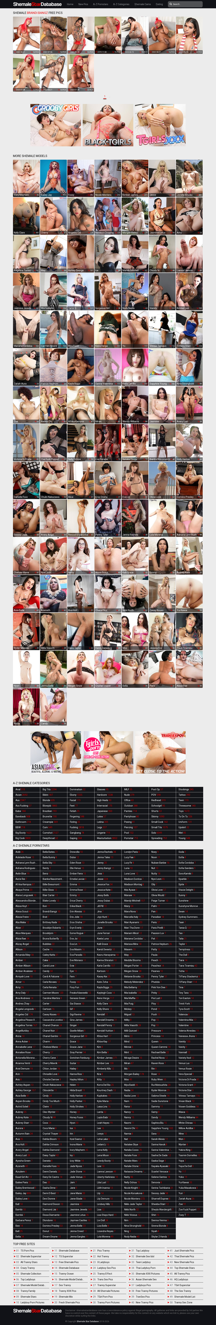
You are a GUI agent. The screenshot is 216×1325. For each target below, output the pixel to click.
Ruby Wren (158, 1079)
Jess (100, 873)
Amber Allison (24, 965)
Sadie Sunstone (160, 1101)
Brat (46, 917)
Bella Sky (49, 862)
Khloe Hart (104, 1036)
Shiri (155, 1215)
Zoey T (184, 1215)
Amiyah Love (24, 976)
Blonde (49, 800)
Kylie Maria (104, 1101)
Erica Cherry (78, 900)
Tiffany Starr (188, 982)
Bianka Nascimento (54, 879)
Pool (128, 832)
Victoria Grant (187, 1085)
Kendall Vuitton (106, 1030)
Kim (100, 1047)
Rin (154, 1068)
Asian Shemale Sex (146, 1279)
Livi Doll (102, 1220)
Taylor (183, 944)
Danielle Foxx (51, 1166)
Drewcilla (76, 852)
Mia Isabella (132, 992)
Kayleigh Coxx (106, 992)
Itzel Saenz (77, 1139)
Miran (128, 1063)
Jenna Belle (78, 1225)
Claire (47, 1106)
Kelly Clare (105, 1003)
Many (128, 906)
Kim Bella (103, 1052)
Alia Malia (22, 922)
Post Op (157, 789)
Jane (73, 1187)
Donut (47, 1231)
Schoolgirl (158, 805)
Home (70, 4)
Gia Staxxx (77, 1003)
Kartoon (103, 971)
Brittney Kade (51, 922)
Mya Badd (131, 1085)
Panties (130, 811)
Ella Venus (77, 868)
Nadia (128, 1090)
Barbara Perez (24, 1220)
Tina (182, 987)
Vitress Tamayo (189, 1095)
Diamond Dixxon (53, 1204)
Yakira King (185, 1150)
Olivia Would (158, 895)
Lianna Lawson (106, 1171)
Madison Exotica (133, 879)
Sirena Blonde (159, 1225)
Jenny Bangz (105, 868)
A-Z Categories (121, 4)
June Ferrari (104, 933)
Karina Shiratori (107, 960)
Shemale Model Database (34, 1285)
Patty (155, 949)
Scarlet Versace (160, 1171)
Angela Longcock (26, 1009)
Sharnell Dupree (160, 1198)
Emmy (75, 895)
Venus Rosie (186, 1068)
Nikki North (131, 1209)
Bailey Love (22, 1198)
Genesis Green (78, 998)
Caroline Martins (52, 998)
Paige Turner (159, 900)
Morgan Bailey (134, 1074)
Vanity (183, 1047)
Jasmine (76, 1204)
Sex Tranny (65, 1285)
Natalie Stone (132, 1166)
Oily (154, 884)
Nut (154, 868)
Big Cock (23, 838)
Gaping (76, 838)
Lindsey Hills (105, 1204)
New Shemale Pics (184, 1262)
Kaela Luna (104, 938)
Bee (19, 1225)
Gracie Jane (78, 1047)
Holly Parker (78, 1101)
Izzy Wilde (77, 1160)
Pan (154, 911)
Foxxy (75, 982)
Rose (155, 1074)
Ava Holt (22, 1144)
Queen (156, 1041)
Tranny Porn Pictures (108, 1302)
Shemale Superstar (31, 1256)
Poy (155, 1025)
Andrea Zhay (23, 1003)
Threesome (187, 805)
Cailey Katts (50, 954)
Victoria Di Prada (189, 1079)
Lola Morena (105, 1236)
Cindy (47, 1095)
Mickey (129, 1009)
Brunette (50, 816)
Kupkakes (104, 1095)
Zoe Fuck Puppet (189, 1209)
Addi (20, 852)
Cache (48, 949)
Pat (154, 938)
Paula (155, 954)
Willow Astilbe (187, 1128)
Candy (48, 971)
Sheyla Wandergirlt (162, 1209)
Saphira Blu (159, 1122)
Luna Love (131, 873)
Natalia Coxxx (133, 1150)
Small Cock (159, 822)
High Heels (104, 800)
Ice (73, 1128)
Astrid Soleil (23, 1106)
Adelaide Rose (25, 857)
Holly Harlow (78, 1095)
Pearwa (157, 971)
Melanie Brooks (134, 976)
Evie (73, 965)
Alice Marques (24, 933)
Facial (75, 800)
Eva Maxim (77, 949)
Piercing (130, 827)
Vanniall (184, 1052)
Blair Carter (50, 895)
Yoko (183, 1177)
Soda (182, 852)
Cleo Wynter (51, 1112)
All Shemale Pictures (108, 1291)
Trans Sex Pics (105, 1279)
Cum (47, 827)
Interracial (104, 805)
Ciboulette (50, 1090)
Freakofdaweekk (80, 992)
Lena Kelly (104, 1150)
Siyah (155, 1231)
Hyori (74, 1122)
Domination (77, 789)
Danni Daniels (51, 1171)
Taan (182, 922)
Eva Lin (75, 944)
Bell (19, 1231)
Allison (21, 949)
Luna (128, 868)
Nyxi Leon (158, 879)
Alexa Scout (24, 911)
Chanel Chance (52, 1025)
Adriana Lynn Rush (27, 862)
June (100, 927)
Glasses (103, 789)
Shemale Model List (184, 1296)
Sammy (157, 1106)
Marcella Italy (132, 917)
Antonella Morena (27, 1057)
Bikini (48, 794)
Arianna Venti (24, 1063)
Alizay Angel (24, 944)
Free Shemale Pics (69, 1262)
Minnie (128, 1047)
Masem (130, 949)
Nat (127, 1139)
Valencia (184, 1014)
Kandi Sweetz (106, 949)
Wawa (183, 1112)
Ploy (155, 1003)
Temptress (186, 949)
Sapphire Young (162, 1128)
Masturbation (107, 838)
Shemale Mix (66, 1296)
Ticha (183, 971)
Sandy (156, 1117)
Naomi (129, 1122)
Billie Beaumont (52, 884)
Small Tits (159, 827)
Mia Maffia (131, 998)
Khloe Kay (104, 1041)
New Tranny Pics (144, 1302)
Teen (183, 800)
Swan (183, 911)
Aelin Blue (22, 873)
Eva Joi (75, 938)
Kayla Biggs (104, 987)
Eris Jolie (76, 917)
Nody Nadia (131, 1236)
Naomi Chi (131, 1128)
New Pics (83, 4)
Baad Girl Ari (24, 1177)
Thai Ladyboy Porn (146, 1268)
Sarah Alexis (159, 1139)
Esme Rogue (77, 933)
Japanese (104, 811)
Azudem (21, 1171)
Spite (183, 884)
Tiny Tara (185, 992)
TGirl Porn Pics (105, 1296)
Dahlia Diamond (52, 1150)
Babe (21, 811)
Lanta (101, 1112)
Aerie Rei (21, 879)
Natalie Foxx (132, 1155)
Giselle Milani (77, 1030)
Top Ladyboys (28, 1279)
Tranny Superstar (106, 1285)
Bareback (23, 816)
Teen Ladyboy (143, 1262)
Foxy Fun (76, 987)
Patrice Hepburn (161, 944)
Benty (47, 868)
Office (129, 800)
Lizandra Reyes (106, 1231)
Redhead (158, 800)
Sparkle (183, 879)
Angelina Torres (26, 1025)
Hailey (74, 1068)
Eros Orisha (77, 922)
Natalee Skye (132, 1144)
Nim (128, 1220)
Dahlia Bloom (51, 1139)
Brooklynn (50, 933)
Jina (100, 911)
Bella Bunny (50, 857)
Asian (22, 794)
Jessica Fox (105, 884)
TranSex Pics (143, 1296)
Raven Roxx (158, 1063)
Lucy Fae (129, 857)
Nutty (155, 873)
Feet (74, 805)
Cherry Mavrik (52, 1063)
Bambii (20, 1215)
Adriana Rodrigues (27, 868)
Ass (20, 800)
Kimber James (107, 1057)
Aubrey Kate (24, 1117)
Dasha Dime (50, 1187)
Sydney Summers (190, 917)
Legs (102, 827)
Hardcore (105, 794)
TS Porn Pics (27, 1250)
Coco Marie (50, 1128)
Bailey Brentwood (26, 1187)
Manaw (129, 895)
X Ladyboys (103, 1262)
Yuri (182, 1193)
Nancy (129, 1112)
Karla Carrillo (106, 965)
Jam (73, 1182)
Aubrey (21, 1112)
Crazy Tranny (28, 1268)
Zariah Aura (186, 1198)
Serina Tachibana (162, 1187)
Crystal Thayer (52, 1133)
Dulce (74, 857)
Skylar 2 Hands (160, 1236)
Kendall (102, 1014)
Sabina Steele (160, 1095)
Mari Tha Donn (133, 927)
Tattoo (184, 794)
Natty (128, 1177)
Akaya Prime (24, 889)
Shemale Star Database (88, 1321)
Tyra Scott (186, 1009)
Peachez (157, 965)
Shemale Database (69, 1250)
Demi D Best (51, 1193)
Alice (20, 927)
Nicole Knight (132, 1187)
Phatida (156, 982)
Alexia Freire (23, 917)
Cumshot (50, 832)
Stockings (186, 789)
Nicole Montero (134, 1198)
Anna (20, 1036)
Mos (128, 1079)
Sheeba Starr (160, 1204)
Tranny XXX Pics (67, 1291)
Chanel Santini (52, 1036)
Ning (127, 1231)
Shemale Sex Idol (145, 1256)
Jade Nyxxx (77, 1166)
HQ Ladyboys (181, 1279)
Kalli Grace (104, 944)
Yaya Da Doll (186, 1166)
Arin (19, 1074)
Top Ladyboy (142, 1250)
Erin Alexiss (77, 911)
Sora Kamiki (186, 873)
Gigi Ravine (77, 1014)
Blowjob (50, 805)
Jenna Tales (105, 857)
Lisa (100, 1209)
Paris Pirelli (158, 927)
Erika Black (77, 906)
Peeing (129, 822)
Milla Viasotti (132, 1025)
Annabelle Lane (25, 1047)
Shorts (156, 811)
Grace (74, 1041)
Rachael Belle (160, 1052)
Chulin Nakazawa (53, 1085)
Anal (20, 789)
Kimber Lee (105, 1063)
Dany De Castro (52, 1177)
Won (182, 1139)
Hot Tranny (103, 1256)
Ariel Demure (24, 1068)
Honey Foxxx (78, 1117)
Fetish (74, 811)
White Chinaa (187, 1122)
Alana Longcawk (26, 895)
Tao (181, 933)
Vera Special (186, 1074)
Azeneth (22, 1166)
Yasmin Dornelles (189, 1155)
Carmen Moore (53, 992)
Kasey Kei (103, 976)
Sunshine (184, 900)
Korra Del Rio (105, 1085)
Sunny (183, 895)
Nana (128, 1106)
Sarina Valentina (162, 1150)
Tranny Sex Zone (183, 1302)
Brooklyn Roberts (53, 927)
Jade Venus (78, 1177)
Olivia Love (158, 889)
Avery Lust (23, 1155)
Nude (129, 794)
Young (184, 838)
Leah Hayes (105, 1122)
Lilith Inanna (105, 1187)
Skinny (157, 816)
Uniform (185, 822)
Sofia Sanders (187, 868)
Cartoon (49, 1009)
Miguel (129, 1014)
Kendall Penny (106, 1025)
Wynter (183, 1144)
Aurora (20, 1128)
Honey (75, 1112)
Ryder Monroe (160, 1090)
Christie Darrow (52, 1079)
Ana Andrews (24, 998)
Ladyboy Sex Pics (106, 1268)
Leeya (102, 1133)
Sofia (182, 857)
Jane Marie (77, 1193)
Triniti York (185, 1003)
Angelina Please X (27, 1020)
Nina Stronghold (134, 1225)
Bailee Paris (23, 1182)
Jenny (102, 862)
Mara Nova (131, 911)
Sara (155, 1133)
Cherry (48, 1052)
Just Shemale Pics (184, 1250)
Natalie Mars (132, 1160)
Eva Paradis (78, 954)
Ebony (76, 794)
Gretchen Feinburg (80, 1057)
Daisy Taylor (51, 1155)
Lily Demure (105, 1198)
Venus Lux (186, 1063)
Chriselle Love (51, 1074)
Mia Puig (129, 1003)
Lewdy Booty (105, 1160)
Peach (156, 960)
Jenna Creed (78, 1231)
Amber (21, 960)
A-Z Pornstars (100, 4)
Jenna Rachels (106, 852)
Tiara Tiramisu (188, 965)
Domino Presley (53, 1225)
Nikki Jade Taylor (134, 1204)
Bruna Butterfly (52, 938)
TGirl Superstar (182, 1285)
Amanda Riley (25, 954)
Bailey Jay (23, 1193)
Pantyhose (131, 816)
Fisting (75, 822)
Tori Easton (186, 998)
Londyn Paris (132, 852)
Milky (127, 1020)
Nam (128, 1101)
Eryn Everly (76, 927)
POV (156, 794)
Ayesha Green (24, 1160)
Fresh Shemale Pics (69, 1302)
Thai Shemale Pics (184, 1256)
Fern (73, 976)
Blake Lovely (51, 900)
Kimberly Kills (105, 1068)
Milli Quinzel (131, 1030)
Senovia (156, 1182)
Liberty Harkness (107, 1177)
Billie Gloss (50, 889)
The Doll (184, 954)
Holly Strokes (78, 1106)
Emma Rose (78, 889)
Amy (20, 987)
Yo (182, 1171)
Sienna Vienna (160, 1220)
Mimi (128, 1036)
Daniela (47, 1160)
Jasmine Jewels (81, 1209)
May (128, 954)
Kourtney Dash (106, 1090)
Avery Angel (24, 1150)
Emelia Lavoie (78, 879)
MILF (128, 789)
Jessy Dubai (105, 900)
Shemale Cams (142, 4)
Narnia (128, 1133)
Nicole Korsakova (134, 1193)
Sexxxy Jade (159, 1193)
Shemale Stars (28, 1296)
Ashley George (26, 1090)
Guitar (74, 1063)
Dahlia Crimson (52, 1144)
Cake (46, 960)
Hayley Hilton (78, 1079)
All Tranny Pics (182, 1273)
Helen (74, 1085)
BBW (20, 827)
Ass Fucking (23, 805)
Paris (155, 922)
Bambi (21, 1209)
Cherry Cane (50, 1057)
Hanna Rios (77, 1074)
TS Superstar (66, 1256)
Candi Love (49, 965)
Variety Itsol (186, 1057)
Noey (155, 852)
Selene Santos (160, 1177)
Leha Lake (103, 1139)
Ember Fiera (78, 873)
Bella (20, 1236)
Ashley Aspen (24, 1085)
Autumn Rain (24, 1133)
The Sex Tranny (182, 1291)
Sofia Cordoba (187, 862)
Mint (128, 1052)
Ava (19, 1139)
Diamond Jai (50, 1209)
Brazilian (50, 811)
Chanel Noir (50, 1030)
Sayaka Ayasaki (160, 1166)
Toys (184, 811)
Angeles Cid (24, 1014)
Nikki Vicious (132, 1215)
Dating (159, 4)
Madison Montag (134, 884)
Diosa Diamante (52, 1215)
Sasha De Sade (161, 1155)
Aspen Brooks (25, 1101)
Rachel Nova (159, 1057)
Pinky (155, 992)
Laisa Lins (104, 1106)
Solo (156, 832)
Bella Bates (50, 852)
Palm (155, 906)
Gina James (77, 1020)
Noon (155, 857)
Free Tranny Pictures (147, 1291)
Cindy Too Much (52, 1101)
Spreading (159, 838)
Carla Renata (50, 987)
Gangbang (77, 832)
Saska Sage (158, 1160)
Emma (75, 884)
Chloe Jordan (51, 1068)
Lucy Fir (129, 862)
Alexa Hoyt (22, 906)
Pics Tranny (103, 1250)
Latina (102, 822)
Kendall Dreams (107, 1020)
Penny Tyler (159, 976)
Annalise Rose (24, 1052)
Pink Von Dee (159, 987)
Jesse (102, 879)
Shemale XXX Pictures (148, 1273)
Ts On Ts (185, 816)
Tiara (183, 960)
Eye (73, 971)
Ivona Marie (77, 1144)
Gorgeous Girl (78, 1036)
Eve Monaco (78, 960)
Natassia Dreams (135, 1171)
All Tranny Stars (29, 1262)
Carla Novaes (51, 982)
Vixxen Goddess (189, 1106)
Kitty (101, 1079)
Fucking (77, 827)
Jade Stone (77, 1171)
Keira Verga (105, 998)
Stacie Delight (187, 889)
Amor (20, 982)
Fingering (77, 816)
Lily (100, 1193)
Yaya (182, 1160)
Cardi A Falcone (52, 976)
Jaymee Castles (80, 1220)
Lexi (100, 1166)
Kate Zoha (104, 982)
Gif (72, 1009)
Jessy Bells (104, 895)
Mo (126, 1068)
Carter (47, 1003)
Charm (47, 1041)
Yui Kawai (185, 1182)
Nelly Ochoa (132, 1182)
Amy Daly (22, 992)
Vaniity (184, 1041)
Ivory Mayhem (79, 1150)
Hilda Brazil (77, 1090)
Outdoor (131, 805)
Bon (46, 906)
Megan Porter (133, 965)
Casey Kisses (51, 1014)
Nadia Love (131, 1095)
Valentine (185, 1025)
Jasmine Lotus (79, 1215)
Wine (183, 1133)
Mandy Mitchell (134, 900)
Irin (72, 1133)
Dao (46, 1182)
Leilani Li (103, 1144)
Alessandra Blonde (27, 900)
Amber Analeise (26, 971)
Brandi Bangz (51, 911)
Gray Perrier (78, 1052)
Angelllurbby (24, 1030)
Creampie (50, 822)
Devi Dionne (50, 1198)
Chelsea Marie (52, 1047)
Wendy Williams (188, 1117)
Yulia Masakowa (188, 1187)
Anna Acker (23, 1041)
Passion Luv (158, 933)
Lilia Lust (103, 1182)
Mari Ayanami (133, 922)
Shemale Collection (31, 1273)
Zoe (182, 1204)
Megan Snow (132, 971)
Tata (183, 938)
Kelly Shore (104, 1009)
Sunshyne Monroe (190, 906)
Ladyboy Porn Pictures (32, 1302)
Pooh (155, 1014)
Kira (100, 1074)
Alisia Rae (22, 938)
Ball (19, 1204)
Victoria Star (186, 1090)
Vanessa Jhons (188, 1036)
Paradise (157, 917)
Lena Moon (104, 1155)
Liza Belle (103, 1225)
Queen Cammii (160, 1047)
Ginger (74, 1025)
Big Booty (24, 832)
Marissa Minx (132, 944)
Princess (157, 1036)
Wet (182, 832)
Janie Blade (78, 1198)
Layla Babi (104, 1117)
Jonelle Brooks (107, 922)
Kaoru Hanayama (108, 954)
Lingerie (103, 832)
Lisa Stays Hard (107, 1215)
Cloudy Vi (49, 1117)
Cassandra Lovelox (54, 1020)
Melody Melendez (134, 982)
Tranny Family (28, 1291)
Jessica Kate (104, 889)
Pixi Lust (156, 998)
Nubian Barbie (160, 862)
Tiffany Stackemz (189, 976)
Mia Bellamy (132, 987)
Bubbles (49, 944)
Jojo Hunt (103, 917)
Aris (19, 1079)
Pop (155, 1020)
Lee (100, 1128)
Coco (47, 1122)
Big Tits (50, 789)
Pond (155, 1009)
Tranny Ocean (66, 1273)
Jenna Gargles (79, 1236)
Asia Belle (22, 1095)
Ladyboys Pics (143, 1285)
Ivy (72, 1155)
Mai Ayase (130, 889)
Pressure (157, 1030)
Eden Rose (77, 862)
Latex (101, 816)
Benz (47, 873)
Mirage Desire (133, 1057)
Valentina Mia (187, 1020)
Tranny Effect (104, 1273)
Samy (155, 1112)
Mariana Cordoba (135, 938)
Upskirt (184, 827)
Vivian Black (186, 1101)
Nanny (129, 1117)
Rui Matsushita (160, 1085)
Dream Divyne (52, 1236)
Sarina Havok (159, 1144)
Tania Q (185, 927)
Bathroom (23, 822)
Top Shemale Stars (184, 1268)
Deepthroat (50, 838)
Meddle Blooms (133, 960)
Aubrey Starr (24, 1122)
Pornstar (131, 838)
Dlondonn (49, 1220)
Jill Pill (102, 906)
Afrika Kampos (25, 884)
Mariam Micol (133, 933)
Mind (128, 1041)
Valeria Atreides (189, 1030)
